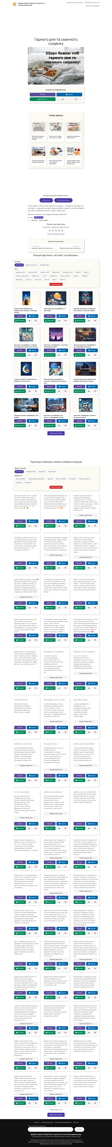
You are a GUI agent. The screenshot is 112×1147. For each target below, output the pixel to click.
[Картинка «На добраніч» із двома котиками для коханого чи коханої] (26, 334)
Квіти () (47, 279)
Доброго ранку (38, 217)
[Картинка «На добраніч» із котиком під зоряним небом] (56, 334)
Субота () (28, 279)
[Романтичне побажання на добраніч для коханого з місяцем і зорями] (26, 298)
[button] (20, 316)
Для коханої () (32, 272)
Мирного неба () (65, 276)
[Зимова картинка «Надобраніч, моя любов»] (26, 405)
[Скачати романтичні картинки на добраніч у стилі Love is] (26, 369)
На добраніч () (44, 265)
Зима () (86, 272)
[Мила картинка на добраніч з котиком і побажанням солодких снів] (56, 369)
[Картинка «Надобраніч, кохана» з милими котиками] (85, 405)
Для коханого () (68, 272)
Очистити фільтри (56, 284)
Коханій (42, 471)
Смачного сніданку (43, 220)
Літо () (44, 276)
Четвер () (76, 276)
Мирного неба (61, 479)
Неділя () (62, 279)
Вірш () (78, 272)
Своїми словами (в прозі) (36, 479)
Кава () (54, 279)
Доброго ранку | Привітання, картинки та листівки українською (31, 4)
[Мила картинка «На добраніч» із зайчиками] (56, 298)
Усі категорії (19, 471)
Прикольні (28, 482)
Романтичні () (44, 272)
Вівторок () (19, 279)
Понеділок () (53, 276)
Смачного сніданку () (22, 276)
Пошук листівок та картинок (37, 1126)
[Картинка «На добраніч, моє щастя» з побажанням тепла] (56, 405)
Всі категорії (19, 265)
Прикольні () (35, 276)
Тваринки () (56, 272)
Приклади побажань (63, 200)
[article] (26, 307)
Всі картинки (46, 200)
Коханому (52, 471)
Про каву (72, 479)
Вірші (50, 479)
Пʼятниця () (38, 279)
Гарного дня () (20, 272)
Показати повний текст (85, 515)
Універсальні (30, 471)
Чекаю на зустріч (84, 479)
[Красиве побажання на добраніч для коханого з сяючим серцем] (85, 298)
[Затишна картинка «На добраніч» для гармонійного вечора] (85, 334)
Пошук (79, 1129)
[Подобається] (62, 99)
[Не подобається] (76, 99)
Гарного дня (34, 220)
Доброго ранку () (31, 265)
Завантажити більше (56, 433)
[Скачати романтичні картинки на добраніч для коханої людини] (85, 369)
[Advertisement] (56, 20)
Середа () (85, 276)
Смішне (18, 482)
